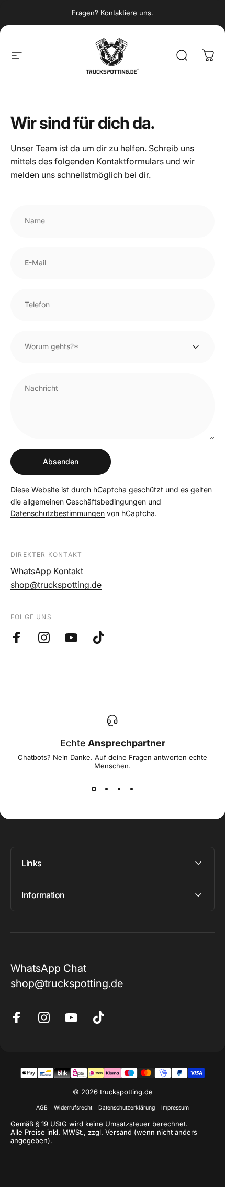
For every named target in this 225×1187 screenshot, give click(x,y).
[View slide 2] (106, 788)
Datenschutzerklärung (126, 1107)
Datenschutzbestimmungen (57, 513)
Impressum (175, 1107)
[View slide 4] (131, 788)
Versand (118, 1132)
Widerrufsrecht (73, 1107)
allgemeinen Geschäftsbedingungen (84, 501)
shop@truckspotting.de (56, 584)
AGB (42, 1107)
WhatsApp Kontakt (46, 571)
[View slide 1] (93, 788)
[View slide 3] (119, 788)
